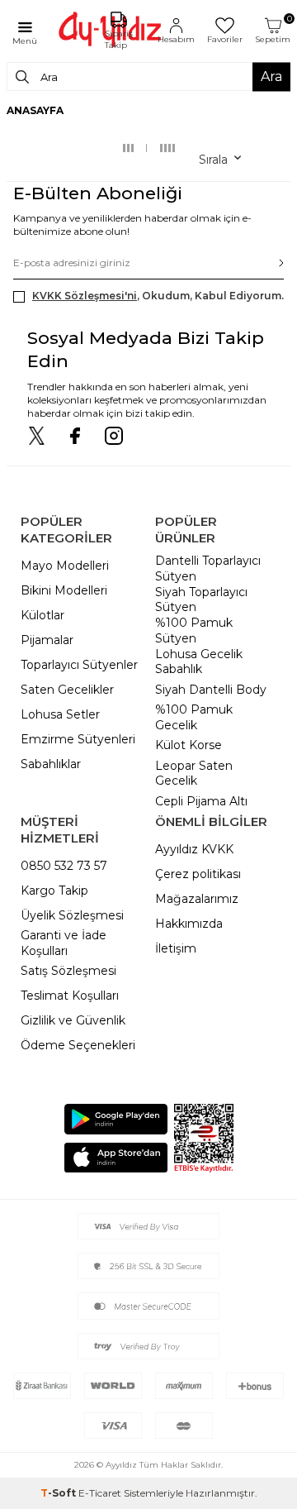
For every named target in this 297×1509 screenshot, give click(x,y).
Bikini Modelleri (64, 590)
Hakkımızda (189, 923)
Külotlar (42, 615)
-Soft (59, 1493)
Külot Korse (188, 745)
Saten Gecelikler (67, 689)
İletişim (175, 948)
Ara (271, 76)
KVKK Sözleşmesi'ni (84, 295)
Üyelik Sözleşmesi (72, 915)
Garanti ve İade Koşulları (63, 943)
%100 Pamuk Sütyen (194, 630)
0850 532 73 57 (64, 865)
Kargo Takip (54, 890)
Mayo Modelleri (65, 565)
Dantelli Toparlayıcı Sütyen (208, 568)
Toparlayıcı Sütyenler (79, 664)
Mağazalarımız (196, 898)
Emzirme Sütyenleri (78, 739)
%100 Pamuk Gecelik (194, 717)
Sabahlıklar (51, 764)
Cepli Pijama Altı (201, 801)
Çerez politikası (198, 874)
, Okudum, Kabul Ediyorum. (158, 295)
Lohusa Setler (60, 714)
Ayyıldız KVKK (194, 849)
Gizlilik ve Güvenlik (73, 1020)
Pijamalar (47, 640)
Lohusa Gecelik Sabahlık (199, 662)
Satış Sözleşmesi (68, 970)
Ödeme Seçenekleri (78, 1045)
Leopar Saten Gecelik (194, 773)
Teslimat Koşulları (70, 995)
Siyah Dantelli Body (210, 689)
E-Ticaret (99, 1493)
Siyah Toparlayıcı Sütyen (201, 600)
